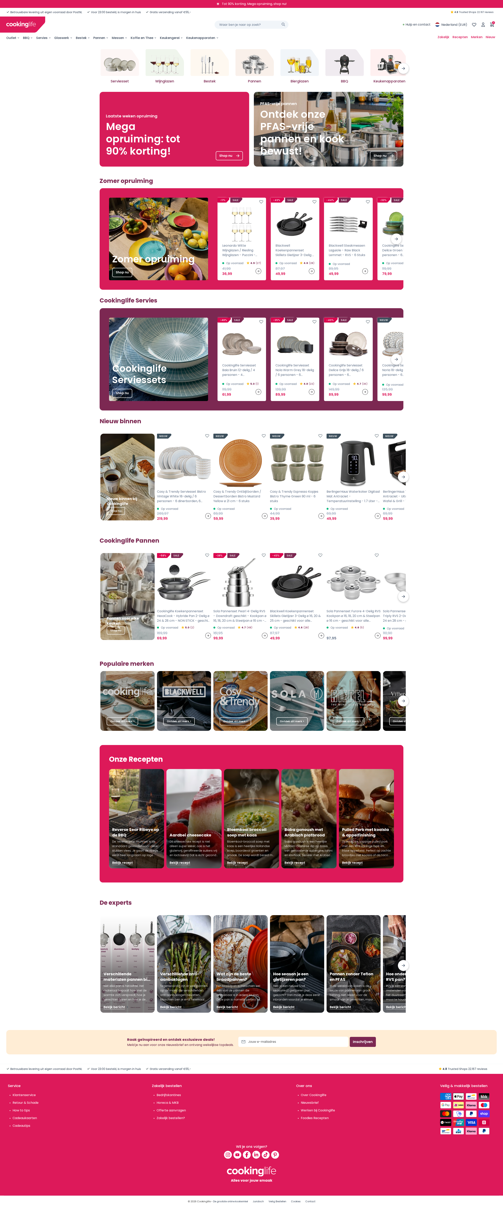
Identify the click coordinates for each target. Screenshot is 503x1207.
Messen (118, 38)
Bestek (81, 38)
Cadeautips (21, 1125)
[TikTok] (266, 1155)
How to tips (21, 1110)
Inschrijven (363, 1041)
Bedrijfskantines (169, 1095)
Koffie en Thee (142, 38)
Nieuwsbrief (310, 1102)
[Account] (483, 25)
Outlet (11, 38)
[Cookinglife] (21, 25)
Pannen (99, 38)
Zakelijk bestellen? (171, 1118)
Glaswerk (61, 38)
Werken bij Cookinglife (318, 1110)
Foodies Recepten (315, 1118)
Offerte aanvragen (171, 1110)
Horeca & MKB (168, 1102)
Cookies (296, 1201)
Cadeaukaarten (25, 1118)
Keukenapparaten (200, 38)
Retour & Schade (26, 1102)
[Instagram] (228, 1155)
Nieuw (490, 37)
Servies (42, 38)
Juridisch (258, 1201)
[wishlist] (474, 25)
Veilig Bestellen (277, 1201)
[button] (403, 68)
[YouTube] (237, 1155)
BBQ (26, 38)
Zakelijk (443, 37)
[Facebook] (247, 1155)
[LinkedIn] (256, 1155)
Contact (310, 1201)
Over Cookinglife (313, 1095)
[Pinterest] (275, 1155)
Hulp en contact (418, 24)
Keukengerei (170, 38)
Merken (477, 37)
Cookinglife (204, 1201)
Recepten (460, 37)
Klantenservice (24, 1095)
